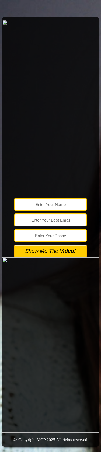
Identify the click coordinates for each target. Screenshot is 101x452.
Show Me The (50, 251)
